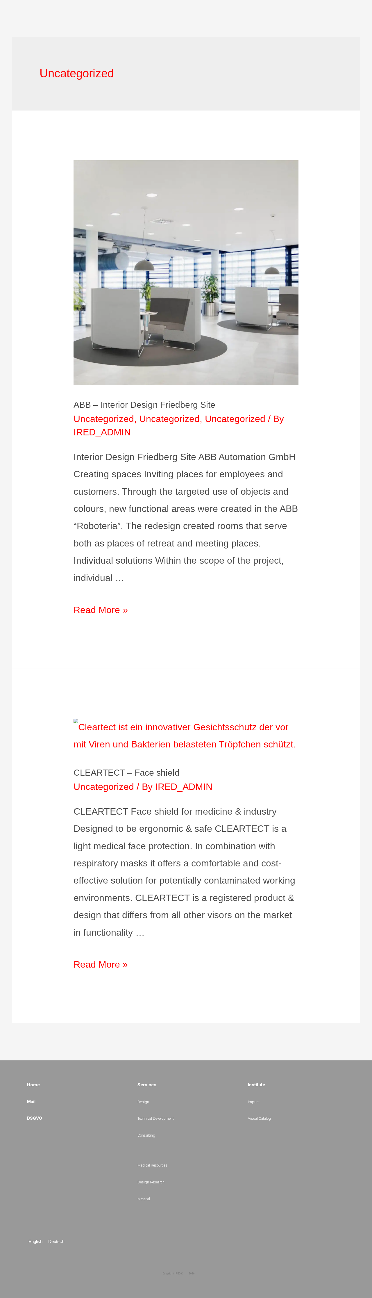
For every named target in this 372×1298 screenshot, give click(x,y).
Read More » (101, 610)
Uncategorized (104, 419)
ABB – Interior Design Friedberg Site (144, 404)
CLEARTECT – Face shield (127, 772)
